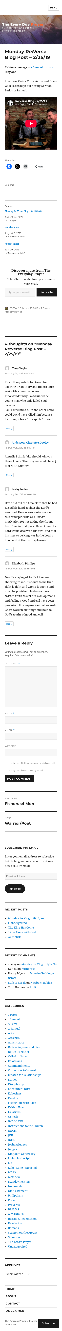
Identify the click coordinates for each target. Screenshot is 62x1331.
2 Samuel (46, 308)
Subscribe (47, 292)
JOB (10, 1135)
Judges (12, 1149)
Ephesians (14, 1093)
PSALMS (13, 1209)
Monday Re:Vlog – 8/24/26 (26, 918)
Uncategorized (17, 1246)
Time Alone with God (22, 932)
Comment (12, 663)
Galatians (14, 1112)
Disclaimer (15, 1310)
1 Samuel (14, 1019)
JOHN (11, 1140)
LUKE (11, 1163)
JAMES (12, 1130)
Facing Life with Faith (22, 1102)
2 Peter (12, 1024)
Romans (13, 1228)
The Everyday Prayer (15, 1321)
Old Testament (18, 1191)
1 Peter (12, 1014)
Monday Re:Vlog (13, 311)
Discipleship (16, 1084)
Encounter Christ (19, 1089)
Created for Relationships (24, 1075)
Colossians (15, 1061)
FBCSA (13, 308)
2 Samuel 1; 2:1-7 (42, 67)
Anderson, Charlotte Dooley (30, 442)
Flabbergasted (17, 923)
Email (10, 729)
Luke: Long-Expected (22, 1167)
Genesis (13, 1116)
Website (10, 746)
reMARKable (16, 1214)
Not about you (12, 227)
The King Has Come (21, 927)
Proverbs (14, 1204)
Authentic (14, 936)
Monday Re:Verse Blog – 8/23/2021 (23, 211)
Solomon (14, 1237)
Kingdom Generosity (21, 1153)
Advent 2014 (16, 1042)
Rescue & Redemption (22, 1218)
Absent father (12, 243)
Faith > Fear (16, 1107)
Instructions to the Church (25, 1126)
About (11, 1296)
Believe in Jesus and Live (24, 1047)
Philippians (15, 1195)
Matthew (14, 1177)
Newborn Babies (41, 982)
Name (9, 713)
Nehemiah (15, 1186)
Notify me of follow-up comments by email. (32, 763)
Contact (13, 1303)
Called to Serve (17, 1056)
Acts (11, 1033)
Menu (53, 7)
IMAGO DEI (15, 1121)
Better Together (18, 1051)
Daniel (12, 1079)
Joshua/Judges (17, 1144)
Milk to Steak (17, 982)
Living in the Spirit (20, 1158)
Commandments (19, 1065)
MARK (12, 1172)
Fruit (33, 987)
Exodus (13, 1098)
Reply (9, 428)
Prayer (12, 1200)
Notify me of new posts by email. (26, 770)
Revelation (15, 1223)
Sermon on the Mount (22, 1232)
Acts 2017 (14, 1037)
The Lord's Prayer (19, 1242)
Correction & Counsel (22, 1070)
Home (10, 1289)
